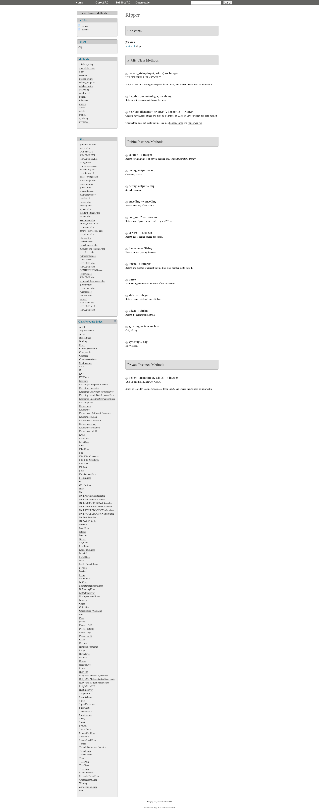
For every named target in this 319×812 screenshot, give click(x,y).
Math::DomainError (88, 564)
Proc (81, 617)
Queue (82, 639)
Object (81, 47)
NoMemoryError (87, 589)
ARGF (82, 327)
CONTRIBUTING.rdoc (91, 270)
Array (82, 334)
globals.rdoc (85, 187)
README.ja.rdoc (88, 306)
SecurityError (85, 697)
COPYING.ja (86, 151)
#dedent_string (86, 85)
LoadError (84, 546)
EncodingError (86, 402)
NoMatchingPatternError (91, 585)
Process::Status (86, 628)
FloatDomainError (88, 474)
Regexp (82, 661)
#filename (83, 100)
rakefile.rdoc (86, 291)
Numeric (83, 600)
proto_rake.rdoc (87, 288)
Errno (82, 434)
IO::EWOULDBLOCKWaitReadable (96, 510)
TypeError (84, 768)
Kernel (82, 539)
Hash (81, 488)
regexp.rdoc (85, 201)
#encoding (84, 89)
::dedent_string (86, 64)
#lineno (82, 103)
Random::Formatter (88, 646)
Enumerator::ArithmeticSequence (95, 413)
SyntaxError (85, 729)
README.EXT (87, 155)
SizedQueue (84, 707)
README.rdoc (87, 263)
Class (82, 344)
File (81, 452)
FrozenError (85, 477)
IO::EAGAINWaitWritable (92, 499)
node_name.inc (87, 302)
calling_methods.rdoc (90, 223)
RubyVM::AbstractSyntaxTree (93, 675)
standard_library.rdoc (90, 212)
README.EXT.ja (88, 158)
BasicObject (85, 337)
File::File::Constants (89, 456)
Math (81, 560)
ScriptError (84, 693)
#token (82, 114)
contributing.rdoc (88, 169)
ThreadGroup (85, 754)
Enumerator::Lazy (87, 423)
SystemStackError (88, 740)
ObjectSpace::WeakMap (90, 610)
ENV (81, 373)
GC (81, 481)
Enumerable (85, 405)
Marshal (83, 553)
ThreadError (85, 750)
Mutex (82, 574)
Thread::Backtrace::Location (92, 747)
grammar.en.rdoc (88, 144)
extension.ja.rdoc (88, 180)
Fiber (81, 445)
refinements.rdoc (88, 255)
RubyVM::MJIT (87, 686)
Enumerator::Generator (90, 420)
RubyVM (83, 671)
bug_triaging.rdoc (88, 166)
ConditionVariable (88, 359)
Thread (82, 743)
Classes (91, 13)
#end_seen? (84, 93)
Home (79, 2)
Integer (82, 531)
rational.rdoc (86, 295)
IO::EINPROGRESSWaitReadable (95, 503)
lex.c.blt (83, 298)
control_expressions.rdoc (91, 230)
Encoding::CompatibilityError (93, 384)
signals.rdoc (85, 209)
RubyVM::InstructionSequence (94, 682)
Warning (83, 783)
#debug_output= (87, 82)
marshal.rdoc (86, 198)
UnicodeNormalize (88, 779)
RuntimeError (86, 689)
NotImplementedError (89, 596)
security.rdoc (86, 205)
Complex (83, 355)
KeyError (83, 542)
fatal (81, 790)
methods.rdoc (86, 241)
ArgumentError (86, 330)
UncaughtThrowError (89, 776)
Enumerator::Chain (88, 416)
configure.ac (85, 162)
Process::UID (85, 635)
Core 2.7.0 (102, 2)
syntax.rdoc (85, 216)
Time (81, 758)
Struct (82, 722)
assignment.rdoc (87, 219)
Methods (101, 13)
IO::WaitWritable (87, 521)
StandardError (86, 711)
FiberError (84, 449)
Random (83, 643)
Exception (84, 438)
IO (80, 492)
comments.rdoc (87, 227)
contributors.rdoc (88, 173)
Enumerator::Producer (89, 427)
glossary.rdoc (86, 284)
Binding (83, 341)
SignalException (87, 704)
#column (83, 75)
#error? (82, 96)
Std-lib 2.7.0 (122, 2)
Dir (80, 370)
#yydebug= (84, 121)
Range (82, 650)
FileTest (83, 467)
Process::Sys (85, 632)
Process (83, 621)
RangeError (84, 653)
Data (81, 366)
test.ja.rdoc (85, 148)
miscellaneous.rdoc (89, 245)
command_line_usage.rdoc (92, 280)
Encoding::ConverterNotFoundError (96, 391)
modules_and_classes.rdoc (92, 248)
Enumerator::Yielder (89, 431)
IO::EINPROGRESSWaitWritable (95, 506)
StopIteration (85, 715)
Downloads (142, 2)
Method (83, 567)
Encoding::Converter (89, 388)
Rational (83, 657)
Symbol (83, 725)
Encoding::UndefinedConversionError (97, 398)
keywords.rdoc (87, 191)
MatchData (84, 556)
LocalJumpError (87, 549)
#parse (82, 107)
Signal (82, 700)
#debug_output (86, 78)
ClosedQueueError (88, 348)
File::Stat (83, 463)
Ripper (82, 668)
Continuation (85, 362)
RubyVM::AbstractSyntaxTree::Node (96, 678)
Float (81, 470)
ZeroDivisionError (88, 786)
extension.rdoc (86, 184)
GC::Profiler (85, 485)
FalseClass (84, 441)
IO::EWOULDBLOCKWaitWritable (96, 513)
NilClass (83, 582)
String (82, 718)
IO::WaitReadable (87, 517)
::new (81, 71)
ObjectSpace (85, 607)
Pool (81, 614)
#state (82, 111)
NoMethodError (87, 592)
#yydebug (83, 118)
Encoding (83, 380)
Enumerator (84, 409)
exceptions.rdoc (87, 234)
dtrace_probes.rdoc (89, 176)
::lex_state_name (87, 67)
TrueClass (84, 765)
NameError (84, 578)
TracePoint (84, 761)
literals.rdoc (85, 237)
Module (83, 571)
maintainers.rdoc (88, 194)
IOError (83, 524)
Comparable (85, 352)
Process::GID (85, 625)
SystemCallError (87, 733)
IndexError (84, 528)
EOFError (84, 377)
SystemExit (84, 736)
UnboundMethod (87, 772)
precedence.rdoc (87, 252)
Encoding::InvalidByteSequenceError (97, 395)
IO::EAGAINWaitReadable (92, 495)
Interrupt (83, 535)
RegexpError (85, 664)
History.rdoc (86, 259)
